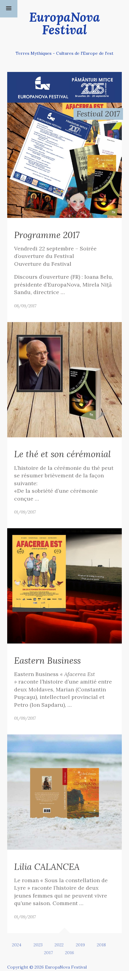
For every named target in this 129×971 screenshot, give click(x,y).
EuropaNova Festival (64, 23)
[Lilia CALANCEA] (64, 791)
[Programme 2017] (64, 160)
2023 (38, 945)
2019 (80, 945)
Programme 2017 (47, 234)
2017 (48, 953)
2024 (16, 945)
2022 (59, 945)
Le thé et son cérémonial (62, 454)
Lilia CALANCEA (47, 866)
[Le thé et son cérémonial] (64, 379)
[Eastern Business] (64, 585)
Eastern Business (47, 660)
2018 (101, 945)
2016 (69, 953)
